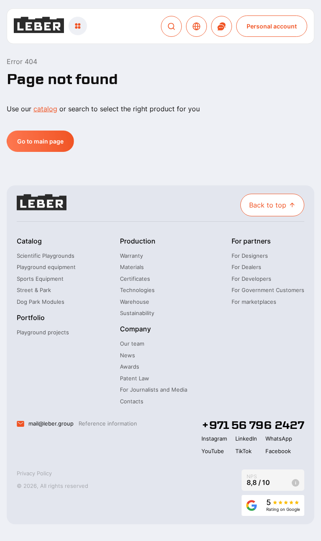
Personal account (272, 26)
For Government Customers (268, 290)
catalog (45, 109)
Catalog (29, 241)
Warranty (131, 255)
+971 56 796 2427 (252, 425)
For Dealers (246, 267)
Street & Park (34, 290)
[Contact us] (221, 26)
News (127, 355)
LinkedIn (246, 438)
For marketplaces (254, 301)
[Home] (39, 26)
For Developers (251, 278)
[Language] (196, 26)
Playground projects (43, 332)
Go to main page (40, 141)
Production (137, 241)
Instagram (214, 438)
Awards (129, 366)
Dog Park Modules (40, 301)
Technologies (137, 290)
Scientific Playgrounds (45, 255)
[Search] (171, 26)
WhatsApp (278, 438)
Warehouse (134, 301)
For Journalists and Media (153, 389)
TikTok (243, 451)
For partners (251, 241)
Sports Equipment (40, 278)
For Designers (250, 255)
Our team (132, 343)
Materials (132, 267)
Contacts (131, 401)
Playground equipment (46, 267)
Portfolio (31, 317)
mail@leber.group (51, 423)
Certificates (135, 278)
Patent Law (134, 378)
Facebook (278, 451)
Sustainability (137, 313)
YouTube (212, 451)
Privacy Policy (34, 473)
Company (135, 329)
